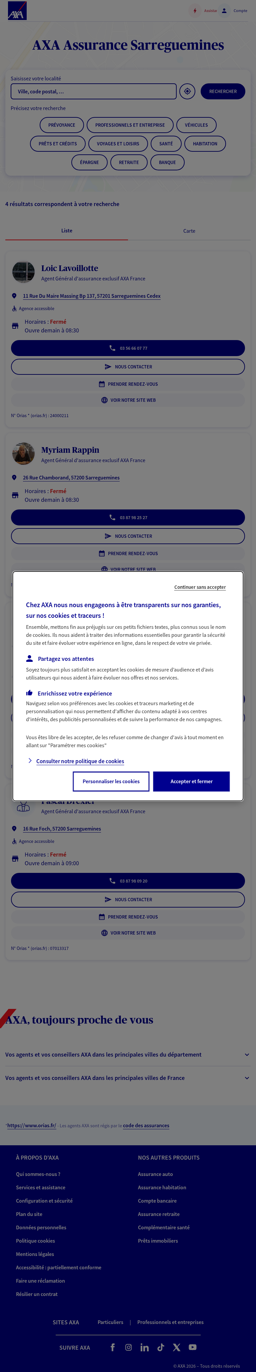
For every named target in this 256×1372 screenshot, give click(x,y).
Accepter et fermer (192, 781)
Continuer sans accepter (200, 586)
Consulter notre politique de (80, 761)
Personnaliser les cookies (111, 781)
